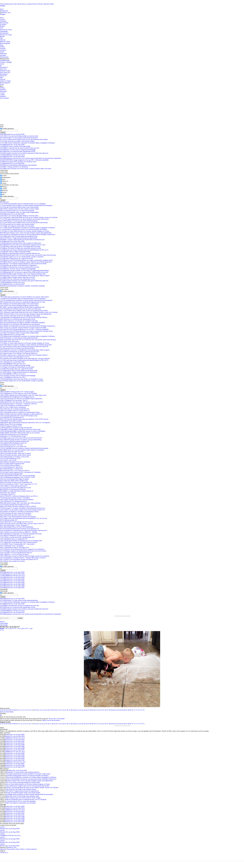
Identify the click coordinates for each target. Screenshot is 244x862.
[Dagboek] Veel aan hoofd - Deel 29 (14, 400)
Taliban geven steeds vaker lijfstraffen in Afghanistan (18, 265)
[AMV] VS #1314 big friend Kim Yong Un (16, 552)
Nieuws (24, 4)
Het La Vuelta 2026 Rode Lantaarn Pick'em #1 (16, 491)
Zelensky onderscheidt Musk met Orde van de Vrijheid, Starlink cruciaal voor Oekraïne (28, 217)
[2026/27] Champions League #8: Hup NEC (16, 427)
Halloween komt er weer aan (11, 445)
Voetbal (2, 47)
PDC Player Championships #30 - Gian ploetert (17, 544)
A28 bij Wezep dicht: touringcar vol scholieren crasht (18, 161)
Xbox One (3, 69)
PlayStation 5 (4, 74)
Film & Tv (5, 181)
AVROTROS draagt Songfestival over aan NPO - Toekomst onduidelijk (24, 160)
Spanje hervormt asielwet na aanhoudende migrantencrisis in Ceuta (22, 245)
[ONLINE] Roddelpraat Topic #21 (13, 443)
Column (4, 188)
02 (2, 710)
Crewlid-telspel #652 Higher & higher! (14, 479)
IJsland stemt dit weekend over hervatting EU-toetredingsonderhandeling (24, 270)
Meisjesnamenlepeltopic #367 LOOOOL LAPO (17, 477)
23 (42, 710)
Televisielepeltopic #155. (10, 458)
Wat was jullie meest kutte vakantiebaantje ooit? (17, 537)
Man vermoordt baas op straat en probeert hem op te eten (19, 148)
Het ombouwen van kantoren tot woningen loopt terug (19, 321)
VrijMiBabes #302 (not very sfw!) (12, 377)
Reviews (35, 4)
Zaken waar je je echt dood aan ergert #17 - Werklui (18, 532)
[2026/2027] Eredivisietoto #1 (12, 417)
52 (98, 710)
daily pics (3, 712)
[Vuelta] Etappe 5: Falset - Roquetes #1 (14, 525)
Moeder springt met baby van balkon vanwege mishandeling (20, 439)
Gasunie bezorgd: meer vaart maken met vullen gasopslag (20, 503)
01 (1, 710)
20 (37, 710)
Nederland (3, 21)
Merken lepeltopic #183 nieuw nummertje (15, 462)
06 (10, 710)
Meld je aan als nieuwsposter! (51, 720)
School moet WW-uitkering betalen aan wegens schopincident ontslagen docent (26, 260)
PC (1, 65)
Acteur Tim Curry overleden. (11, 424)
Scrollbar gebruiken (8, 128)
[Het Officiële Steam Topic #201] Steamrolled (16, 499)
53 (100, 710)
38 (71, 710)
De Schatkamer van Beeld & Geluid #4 (14, 405)
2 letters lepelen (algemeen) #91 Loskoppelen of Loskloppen (20, 472)
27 (50, 710)
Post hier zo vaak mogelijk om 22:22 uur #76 (16, 522)
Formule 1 (3, 48)
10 (18, 710)
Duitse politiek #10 (8, 520)
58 (109, 710)
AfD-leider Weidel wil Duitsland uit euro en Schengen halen (21, 540)
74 (140, 710)
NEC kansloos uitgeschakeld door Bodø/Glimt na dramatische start (22, 239)
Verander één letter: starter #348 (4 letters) (15, 455)
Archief (51, 4)
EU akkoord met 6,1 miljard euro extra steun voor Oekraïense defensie (23, 355)
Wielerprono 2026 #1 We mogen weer (14, 547)
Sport (1, 45)
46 (86, 710)
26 (48, 710)
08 (14, 710)
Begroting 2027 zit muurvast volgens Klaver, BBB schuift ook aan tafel (24, 272)
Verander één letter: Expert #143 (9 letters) (15, 513)
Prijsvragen (3, 91)
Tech (1, 28)
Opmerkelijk (4, 31)
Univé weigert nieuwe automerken (13, 407)
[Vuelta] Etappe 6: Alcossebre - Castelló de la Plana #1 (18, 404)
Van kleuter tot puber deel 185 (11, 451)
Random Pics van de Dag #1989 (12, 584)
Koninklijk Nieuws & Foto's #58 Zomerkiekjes (16, 527)
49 (92, 710)
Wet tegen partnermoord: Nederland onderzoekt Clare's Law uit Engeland (25, 422)
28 (52, 710)
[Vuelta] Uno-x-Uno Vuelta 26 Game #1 (14, 470)
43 (80, 710)
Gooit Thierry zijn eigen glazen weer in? (14, 357)
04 (6, 710)
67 (126, 710)
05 (8, 710)
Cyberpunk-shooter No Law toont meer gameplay (17, 210)
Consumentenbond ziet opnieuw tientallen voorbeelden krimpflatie (22, 286)
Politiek (2, 26)
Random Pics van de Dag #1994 (12, 144)
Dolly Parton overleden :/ (10, 465)
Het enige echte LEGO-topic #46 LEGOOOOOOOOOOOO (21, 438)
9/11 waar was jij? (8, 460)
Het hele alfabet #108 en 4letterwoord (14, 481)
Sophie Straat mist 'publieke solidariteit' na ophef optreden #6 (21, 414)
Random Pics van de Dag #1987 (12, 587)
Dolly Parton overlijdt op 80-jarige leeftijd (15, 146)
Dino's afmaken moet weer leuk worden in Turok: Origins (19, 209)
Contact (2, 93)
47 (88, 710)
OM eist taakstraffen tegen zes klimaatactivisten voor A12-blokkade (23, 203)
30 (56, 710)
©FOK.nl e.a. (4, 852)
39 (73, 710)
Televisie (2, 40)
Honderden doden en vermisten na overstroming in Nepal (19, 412)
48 (90, 710)
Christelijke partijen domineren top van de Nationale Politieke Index (23, 274)
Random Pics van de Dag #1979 (14, 767)
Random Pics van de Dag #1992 (12, 163)
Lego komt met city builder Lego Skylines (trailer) (17, 141)
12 (21, 710)
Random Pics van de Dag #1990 (12, 582)
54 (101, 710)
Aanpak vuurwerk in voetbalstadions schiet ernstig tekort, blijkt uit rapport (24, 275)
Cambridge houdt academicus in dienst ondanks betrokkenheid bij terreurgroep (26, 205)
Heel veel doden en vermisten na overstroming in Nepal (19, 511)
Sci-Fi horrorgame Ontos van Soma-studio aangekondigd (19, 212)
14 (25, 710)
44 (82, 710)
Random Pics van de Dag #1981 (14, 763)
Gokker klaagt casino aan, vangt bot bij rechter (16, 258)
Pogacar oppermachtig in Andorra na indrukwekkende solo (20, 253)
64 (121, 710)
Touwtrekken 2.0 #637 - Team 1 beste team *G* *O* (18, 484)
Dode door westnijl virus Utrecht (12, 561)
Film (1, 38)
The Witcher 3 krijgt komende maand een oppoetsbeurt (18, 238)
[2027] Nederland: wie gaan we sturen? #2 (15, 535)
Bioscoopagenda (5, 43)
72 (136, 710)
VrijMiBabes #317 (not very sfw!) (14, 751)
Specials (46, 4)
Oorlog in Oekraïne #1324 (11, 426)
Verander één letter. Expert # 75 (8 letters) (15, 498)
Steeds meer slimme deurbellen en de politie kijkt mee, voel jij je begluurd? (25, 358)
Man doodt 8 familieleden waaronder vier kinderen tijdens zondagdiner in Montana (27, 143)
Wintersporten (4, 57)
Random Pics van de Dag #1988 (12, 586)
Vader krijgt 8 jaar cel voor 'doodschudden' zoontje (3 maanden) (21, 257)
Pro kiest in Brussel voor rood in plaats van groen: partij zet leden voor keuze (25, 168)
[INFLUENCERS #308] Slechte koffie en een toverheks (20, 433)
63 (119, 710)
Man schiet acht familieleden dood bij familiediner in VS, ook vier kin (23, 518)
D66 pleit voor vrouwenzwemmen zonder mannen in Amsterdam (22, 450)
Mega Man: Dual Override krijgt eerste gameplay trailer (19, 236)
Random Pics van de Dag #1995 (12, 134)
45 (84, 710)
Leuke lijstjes (4, 623)
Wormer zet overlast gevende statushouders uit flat (17, 151)
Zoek (11, 4)
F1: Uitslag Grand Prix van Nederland (14, 167)
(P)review (5, 190)
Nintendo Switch (5, 70)
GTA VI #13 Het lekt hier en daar (13, 436)
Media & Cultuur (5, 41)
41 (77, 710)
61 (115, 710)
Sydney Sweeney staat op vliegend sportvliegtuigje (18, 149)
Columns (29, 4)
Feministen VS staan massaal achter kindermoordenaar (19, 138)
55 (103, 710)
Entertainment (4, 33)
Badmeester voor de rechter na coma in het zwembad (18, 393)
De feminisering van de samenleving (14, 434)
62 (117, 710)
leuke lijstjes (9, 712)
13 (23, 710)
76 (143, 710)
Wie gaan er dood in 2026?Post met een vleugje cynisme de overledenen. (25, 556)
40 (75, 710)
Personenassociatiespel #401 (11, 474)
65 (122, 710)
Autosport (3, 50)
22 (40, 710)
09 (16, 710)
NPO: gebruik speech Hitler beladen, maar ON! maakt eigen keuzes (23, 395)
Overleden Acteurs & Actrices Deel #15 (15, 410)
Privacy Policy (20, 849)
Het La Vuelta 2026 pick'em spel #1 (13, 486)
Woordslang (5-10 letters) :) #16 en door (14, 457)
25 (46, 710)
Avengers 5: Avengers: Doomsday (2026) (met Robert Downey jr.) (22, 508)
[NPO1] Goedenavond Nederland (12, 489)
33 (61, 710)
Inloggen (2, 5)
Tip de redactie (4, 98)
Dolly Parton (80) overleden (11, 421)
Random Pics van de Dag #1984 (14, 757)
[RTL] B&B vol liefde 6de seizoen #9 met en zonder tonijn (20, 429)
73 (138, 710)
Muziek (2, 36)
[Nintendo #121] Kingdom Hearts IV (13, 501)
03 (4, 710)
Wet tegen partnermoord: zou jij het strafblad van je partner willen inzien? (24, 219)
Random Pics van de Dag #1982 (14, 760)
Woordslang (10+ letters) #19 (11, 467)
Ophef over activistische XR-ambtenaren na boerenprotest (20, 324)
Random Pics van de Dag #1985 (14, 755)
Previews (41, 4)
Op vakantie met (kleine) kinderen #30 (14, 441)
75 (141, 710)
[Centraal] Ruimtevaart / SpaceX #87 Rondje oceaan (18, 416)
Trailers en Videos (5, 81)
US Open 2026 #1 (8, 493)
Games (2, 64)
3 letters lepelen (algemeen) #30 (12, 463)
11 (19, 710)
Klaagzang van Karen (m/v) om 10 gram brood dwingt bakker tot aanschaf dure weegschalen (30, 158)
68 (128, 710)
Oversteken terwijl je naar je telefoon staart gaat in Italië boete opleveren (24, 153)
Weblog (6, 4)
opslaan (3, 132)
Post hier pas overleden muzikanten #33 (14, 409)
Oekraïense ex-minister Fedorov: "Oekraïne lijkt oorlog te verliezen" (23, 558)
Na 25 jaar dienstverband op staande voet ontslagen (18, 516)
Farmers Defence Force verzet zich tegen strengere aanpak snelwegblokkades (25, 233)
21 (39, 710)
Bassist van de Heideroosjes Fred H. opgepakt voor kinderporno (22, 549)
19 (35, 710)
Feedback (3, 96)
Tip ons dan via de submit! (57, 718)
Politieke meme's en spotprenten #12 (14, 539)
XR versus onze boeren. (9, 341)
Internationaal (4, 23)
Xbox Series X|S (5, 72)
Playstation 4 (4, 67)
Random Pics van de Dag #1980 (14, 765)
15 (27, 710)
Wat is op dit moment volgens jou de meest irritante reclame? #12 (22, 510)
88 (1, 715)
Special (4, 192)
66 (124, 710)
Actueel (2, 19)
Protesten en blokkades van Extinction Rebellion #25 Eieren (21, 534)
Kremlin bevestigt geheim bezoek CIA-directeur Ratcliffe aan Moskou (23, 229)
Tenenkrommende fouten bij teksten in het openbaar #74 (19, 528)
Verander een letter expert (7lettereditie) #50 (16, 482)
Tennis (2, 52)
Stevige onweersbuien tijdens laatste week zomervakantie (19, 207)
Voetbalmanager (5, 60)
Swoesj (4, 202)
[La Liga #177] (7, 494)
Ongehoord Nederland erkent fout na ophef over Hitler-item (20, 243)
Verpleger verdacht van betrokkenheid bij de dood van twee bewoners (23, 551)
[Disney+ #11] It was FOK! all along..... (15, 554)
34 (63, 710)
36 (67, 710)
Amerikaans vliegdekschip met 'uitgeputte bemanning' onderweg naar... (24, 530)
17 (31, 710)
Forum (2, 4)
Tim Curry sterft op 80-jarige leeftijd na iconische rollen (19, 136)
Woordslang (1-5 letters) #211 (11, 469)
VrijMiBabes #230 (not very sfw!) (12, 374)
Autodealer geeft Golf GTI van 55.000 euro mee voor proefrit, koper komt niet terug (28, 255)
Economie (3, 24)
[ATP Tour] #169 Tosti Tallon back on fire (15, 487)
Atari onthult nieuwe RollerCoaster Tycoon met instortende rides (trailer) (24, 139)
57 (107, 710)
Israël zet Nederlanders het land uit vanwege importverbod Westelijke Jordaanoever (27, 234)
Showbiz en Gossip (6, 29)
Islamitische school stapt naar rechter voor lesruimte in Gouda (21, 379)
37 (69, 710)
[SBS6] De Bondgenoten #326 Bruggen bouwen (17, 397)
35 (65, 710)
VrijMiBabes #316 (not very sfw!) (15, 762)
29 (54, 710)
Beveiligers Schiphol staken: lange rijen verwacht (17, 277)
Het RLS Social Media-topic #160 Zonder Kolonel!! (18, 542)
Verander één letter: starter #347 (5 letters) (15, 453)
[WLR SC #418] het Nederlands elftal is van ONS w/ (19, 496)
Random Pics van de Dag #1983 (14, 758)
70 (132, 710)
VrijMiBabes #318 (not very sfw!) (12, 155)
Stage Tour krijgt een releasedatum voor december (17, 226)
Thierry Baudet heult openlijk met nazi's (14, 504)
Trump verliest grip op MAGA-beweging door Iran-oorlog (20, 246)
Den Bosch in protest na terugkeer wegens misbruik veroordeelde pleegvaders (26, 262)
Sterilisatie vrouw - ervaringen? (12, 546)
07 (12, 710)
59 (111, 710)
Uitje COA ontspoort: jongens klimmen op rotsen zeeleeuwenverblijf (23, 263)
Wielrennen (3, 53)
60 (113, 710)
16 (29, 710)
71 (134, 710)
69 (130, 710)
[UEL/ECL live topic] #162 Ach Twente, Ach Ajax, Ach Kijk (21, 402)
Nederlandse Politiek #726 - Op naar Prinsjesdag (17, 475)
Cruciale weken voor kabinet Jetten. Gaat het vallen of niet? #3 (21, 523)
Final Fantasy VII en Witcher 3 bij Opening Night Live (18, 353)
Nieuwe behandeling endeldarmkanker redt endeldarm (18, 165)
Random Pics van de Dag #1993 (12, 156)
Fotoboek (3, 89)
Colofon (2, 94)
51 (96, 710)
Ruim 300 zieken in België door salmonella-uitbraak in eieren (20, 248)
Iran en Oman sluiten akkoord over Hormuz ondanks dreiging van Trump (24, 231)
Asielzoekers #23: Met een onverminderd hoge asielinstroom (21, 398)
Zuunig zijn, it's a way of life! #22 (13, 446)
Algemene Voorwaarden (7, 849)
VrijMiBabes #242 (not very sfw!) (12, 363)
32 (60, 710)
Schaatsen (3, 55)
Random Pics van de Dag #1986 (14, 753)
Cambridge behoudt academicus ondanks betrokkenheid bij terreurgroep (24, 448)
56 (105, 710)
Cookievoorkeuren (31, 849)
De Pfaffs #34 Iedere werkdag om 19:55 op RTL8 (18, 506)
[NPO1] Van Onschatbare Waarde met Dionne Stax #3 (19, 559)
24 (44, 710)
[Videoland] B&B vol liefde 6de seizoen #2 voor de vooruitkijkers (22, 431)
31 (58, 710)
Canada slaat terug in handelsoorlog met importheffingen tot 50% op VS (24, 250)
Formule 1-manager (6, 62)
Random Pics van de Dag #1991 (12, 581)
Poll (3, 194)
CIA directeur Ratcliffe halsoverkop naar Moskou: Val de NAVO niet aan (24, 419)
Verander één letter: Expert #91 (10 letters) (15, 515)
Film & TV (3, 76)
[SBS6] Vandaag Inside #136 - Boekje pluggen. (17, 392)
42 (79, 710)
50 (94, 710)
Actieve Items (17, 4)
